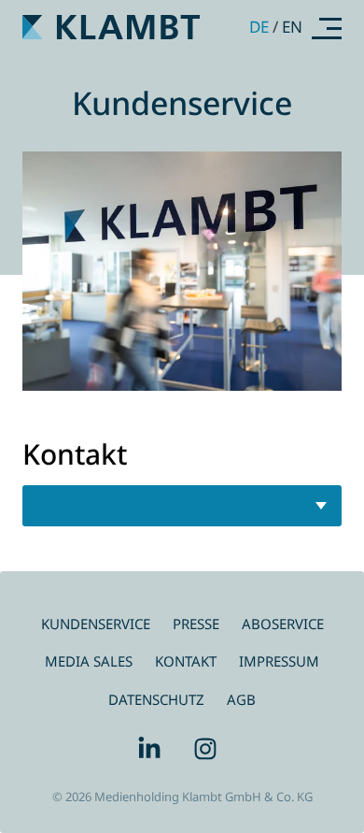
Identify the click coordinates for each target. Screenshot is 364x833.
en (292, 26)
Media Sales (89, 661)
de (259, 26)
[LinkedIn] (154, 749)
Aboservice (283, 623)
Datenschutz (156, 699)
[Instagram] (210, 749)
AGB (241, 699)
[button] (327, 27)
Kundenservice (95, 623)
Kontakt (186, 661)
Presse (196, 623)
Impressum (279, 661)
